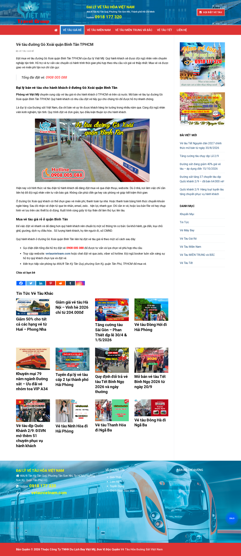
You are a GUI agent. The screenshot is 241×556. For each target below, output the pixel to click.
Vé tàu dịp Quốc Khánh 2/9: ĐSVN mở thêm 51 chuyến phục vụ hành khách (31, 436)
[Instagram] (80, 280)
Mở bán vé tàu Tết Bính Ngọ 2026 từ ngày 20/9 (150, 381)
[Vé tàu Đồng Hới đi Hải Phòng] (151, 309)
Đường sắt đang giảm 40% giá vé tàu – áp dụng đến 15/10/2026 (200, 166)
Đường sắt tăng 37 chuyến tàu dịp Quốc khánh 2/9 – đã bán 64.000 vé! (202, 179)
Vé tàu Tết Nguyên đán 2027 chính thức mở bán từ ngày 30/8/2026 (201, 146)
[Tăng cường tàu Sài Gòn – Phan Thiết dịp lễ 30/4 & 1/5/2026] (112, 309)
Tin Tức (184, 222)
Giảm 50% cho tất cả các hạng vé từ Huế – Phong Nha (31, 324)
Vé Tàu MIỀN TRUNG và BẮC (197, 255)
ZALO (231, 518)
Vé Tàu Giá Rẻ (26, 51)
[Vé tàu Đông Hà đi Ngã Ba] (151, 407)
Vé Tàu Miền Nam (190, 246)
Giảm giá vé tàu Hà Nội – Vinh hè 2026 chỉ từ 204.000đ (72, 307)
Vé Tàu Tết (186, 263)
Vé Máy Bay (187, 230)
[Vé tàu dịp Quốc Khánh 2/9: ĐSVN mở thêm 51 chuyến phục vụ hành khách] (33, 410)
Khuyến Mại (187, 214)
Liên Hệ (114, 481)
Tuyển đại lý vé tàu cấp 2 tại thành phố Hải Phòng (72, 379)
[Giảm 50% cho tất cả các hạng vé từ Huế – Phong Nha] (33, 306)
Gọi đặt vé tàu (212, 12)
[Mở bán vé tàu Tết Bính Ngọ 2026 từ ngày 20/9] (151, 360)
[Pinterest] (50, 280)
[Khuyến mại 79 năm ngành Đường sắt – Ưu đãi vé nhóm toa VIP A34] (33, 359)
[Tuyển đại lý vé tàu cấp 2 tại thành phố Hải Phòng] (72, 359)
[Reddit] (60, 280)
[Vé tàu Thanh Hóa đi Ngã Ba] (112, 410)
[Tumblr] (70, 280)
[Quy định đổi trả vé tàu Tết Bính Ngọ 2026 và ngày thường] (112, 360)
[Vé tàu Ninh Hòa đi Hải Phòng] (72, 410)
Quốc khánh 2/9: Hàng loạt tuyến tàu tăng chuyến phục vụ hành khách (202, 192)
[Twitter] (30, 280)
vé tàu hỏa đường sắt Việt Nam (142, 549)
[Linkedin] (40, 280)
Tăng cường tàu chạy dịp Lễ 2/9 (199, 156)
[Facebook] (21, 280)
